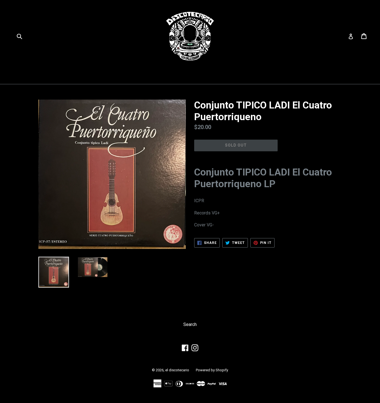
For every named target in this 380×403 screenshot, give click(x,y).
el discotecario (177, 370)
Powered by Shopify (212, 370)
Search (190, 324)
